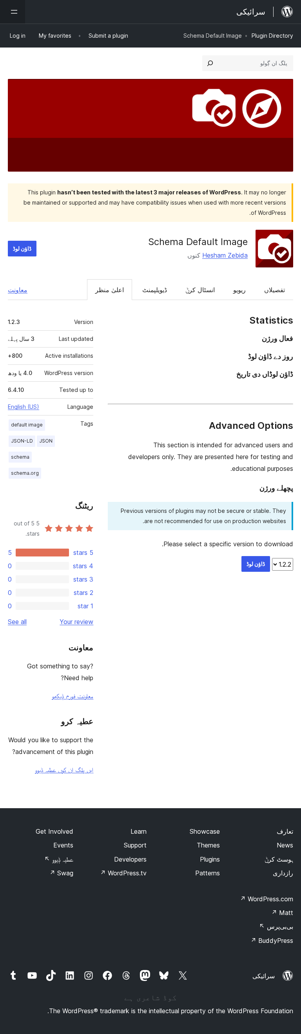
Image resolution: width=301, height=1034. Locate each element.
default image (27, 425)
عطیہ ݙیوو (58, 859)
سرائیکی (263, 976)
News (285, 845)
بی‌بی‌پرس (276, 926)
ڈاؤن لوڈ (22, 248)
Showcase (205, 831)
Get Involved (54, 831)
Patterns (207, 873)
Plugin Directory (272, 35)
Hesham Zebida (225, 255)
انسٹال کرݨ (200, 290)
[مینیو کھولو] (12, 12)
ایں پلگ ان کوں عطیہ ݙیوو (64, 770)
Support (135, 845)
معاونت (17, 290)
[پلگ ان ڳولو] (210, 63)
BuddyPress (271, 940)
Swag (61, 873)
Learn (139, 831)
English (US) (23, 406)
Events (63, 845)
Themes (208, 845)
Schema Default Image (198, 241)
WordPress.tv (123, 873)
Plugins (210, 859)
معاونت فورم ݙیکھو (72, 696)
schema (20, 457)
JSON (46, 441)
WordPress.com (266, 899)
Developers (130, 859)
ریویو (239, 290)
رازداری (283, 873)
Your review (76, 622)
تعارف (285, 831)
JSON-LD (22, 441)
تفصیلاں (274, 290)
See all (17, 622)
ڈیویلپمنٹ (154, 290)
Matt (282, 913)
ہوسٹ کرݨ (279, 859)
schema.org (25, 473)
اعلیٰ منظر (109, 290)
